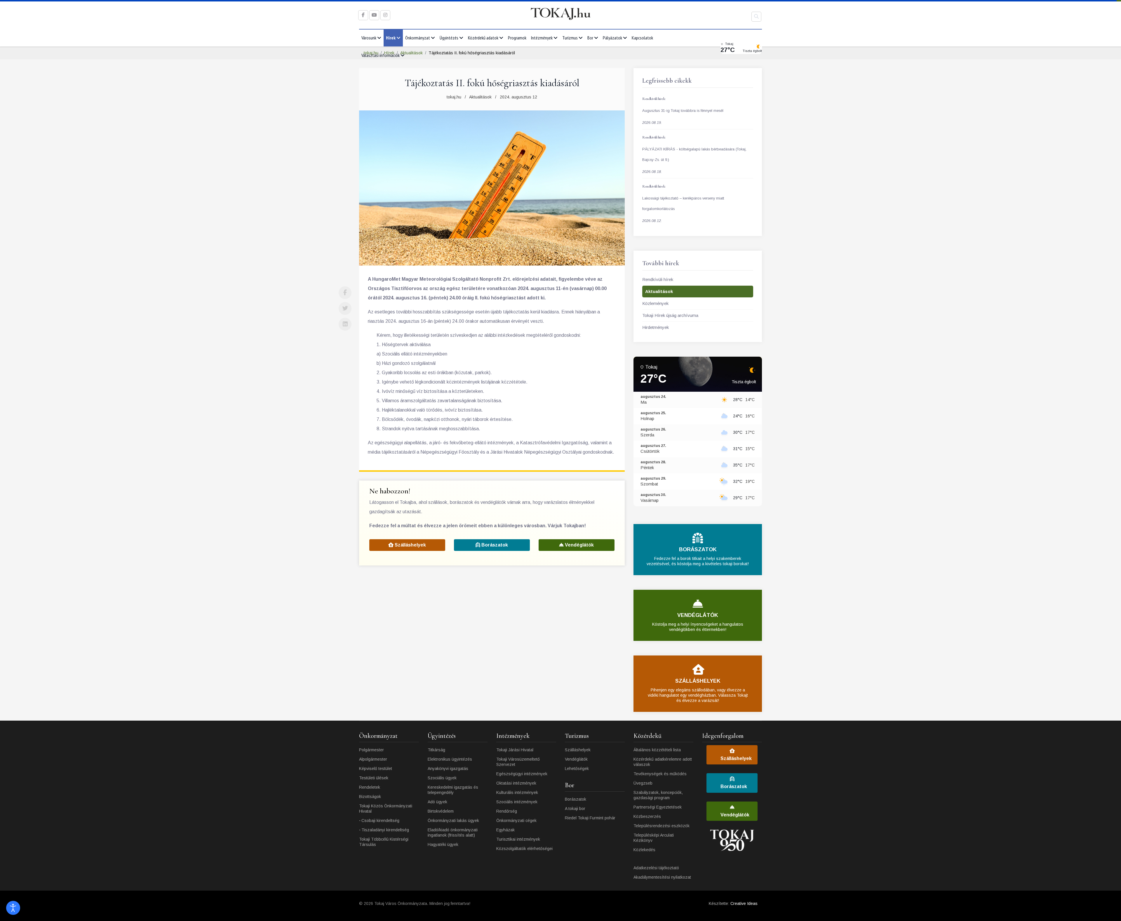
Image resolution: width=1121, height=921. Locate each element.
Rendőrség (506, 811)
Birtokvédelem (441, 811)
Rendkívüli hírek (657, 279)
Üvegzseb (642, 783)
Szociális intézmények (516, 801)
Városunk (368, 38)
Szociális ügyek (442, 778)
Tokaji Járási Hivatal (514, 749)
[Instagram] (385, 15)
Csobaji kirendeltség (380, 820)
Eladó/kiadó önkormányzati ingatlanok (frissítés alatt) (453, 832)
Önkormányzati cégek (516, 820)
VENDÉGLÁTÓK (697, 615)
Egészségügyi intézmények (521, 773)
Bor (590, 38)
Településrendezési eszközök (661, 825)
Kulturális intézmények (517, 792)
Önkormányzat (417, 38)
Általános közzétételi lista (657, 749)
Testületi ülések (373, 778)
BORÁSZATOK (698, 549)
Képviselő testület (375, 768)
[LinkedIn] (345, 324)
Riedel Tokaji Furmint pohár (590, 818)
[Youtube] (374, 15)
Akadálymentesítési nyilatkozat (662, 877)
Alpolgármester (373, 759)
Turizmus (570, 38)
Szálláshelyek (410, 544)
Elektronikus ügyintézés (450, 759)
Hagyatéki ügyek (443, 844)
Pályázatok (612, 38)
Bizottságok (370, 796)
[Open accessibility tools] (13, 908)
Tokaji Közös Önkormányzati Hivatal (385, 809)
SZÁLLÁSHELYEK (697, 681)
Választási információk (380, 55)
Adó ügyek (437, 801)
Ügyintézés (449, 38)
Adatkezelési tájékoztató (656, 868)
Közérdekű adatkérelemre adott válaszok (662, 762)
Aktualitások (480, 97)
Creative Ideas (744, 903)
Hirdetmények (655, 327)
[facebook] (363, 15)
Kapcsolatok (642, 38)
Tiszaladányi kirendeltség (385, 830)
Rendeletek (369, 787)
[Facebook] (345, 292)
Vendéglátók (579, 544)
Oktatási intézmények (516, 783)
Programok (517, 38)
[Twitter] (345, 308)
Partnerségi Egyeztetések (657, 807)
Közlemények (655, 303)
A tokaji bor (575, 808)
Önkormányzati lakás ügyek (453, 820)
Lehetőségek (577, 768)
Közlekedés (644, 849)
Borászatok (494, 544)
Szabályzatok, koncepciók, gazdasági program (658, 795)
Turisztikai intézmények (518, 839)
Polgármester (371, 749)
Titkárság (436, 749)
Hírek (391, 38)
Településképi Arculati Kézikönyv (653, 838)
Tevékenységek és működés (660, 773)
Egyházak (505, 830)
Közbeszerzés (647, 816)
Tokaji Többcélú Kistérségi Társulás (383, 842)
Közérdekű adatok (483, 38)
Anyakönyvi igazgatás (448, 768)
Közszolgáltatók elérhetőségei (524, 848)
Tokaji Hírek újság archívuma (670, 315)
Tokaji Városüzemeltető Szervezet (518, 762)
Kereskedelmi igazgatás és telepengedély (453, 790)
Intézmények (542, 38)
